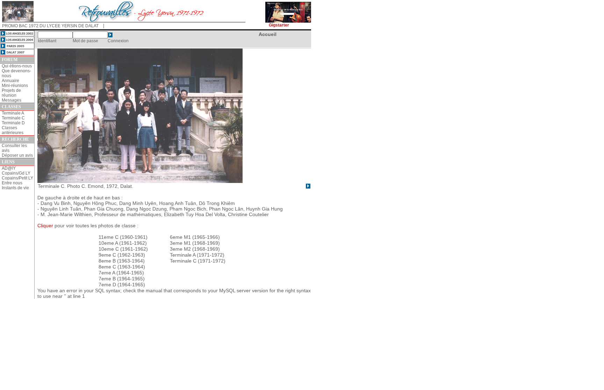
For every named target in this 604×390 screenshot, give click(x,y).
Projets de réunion (11, 93)
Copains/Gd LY (16, 173)
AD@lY (9, 168)
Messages (11, 100)
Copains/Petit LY (17, 178)
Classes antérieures (12, 130)
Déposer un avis (17, 155)
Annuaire (10, 80)
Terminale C (13, 118)
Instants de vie (15, 187)
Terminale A (13, 113)
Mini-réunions (15, 85)
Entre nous (12, 183)
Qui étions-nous (17, 66)
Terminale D (13, 122)
